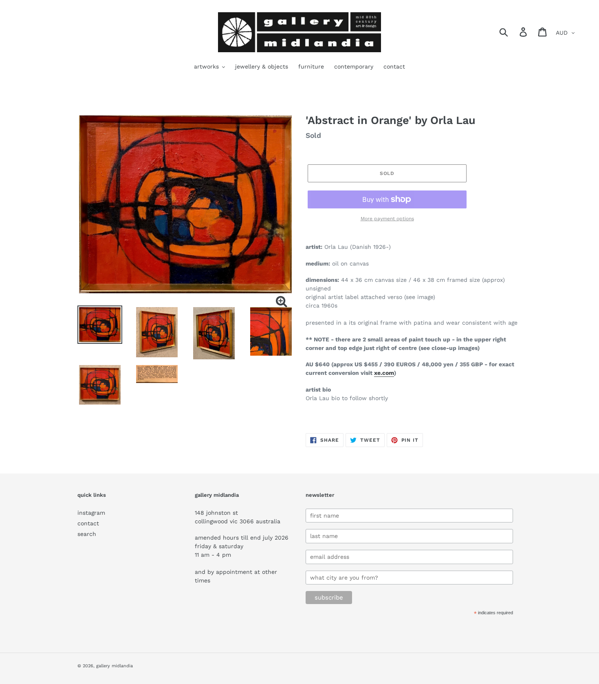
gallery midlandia (114, 666)
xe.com (384, 373)
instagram (91, 512)
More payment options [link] (387, 218)
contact (88, 523)
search (86, 534)
